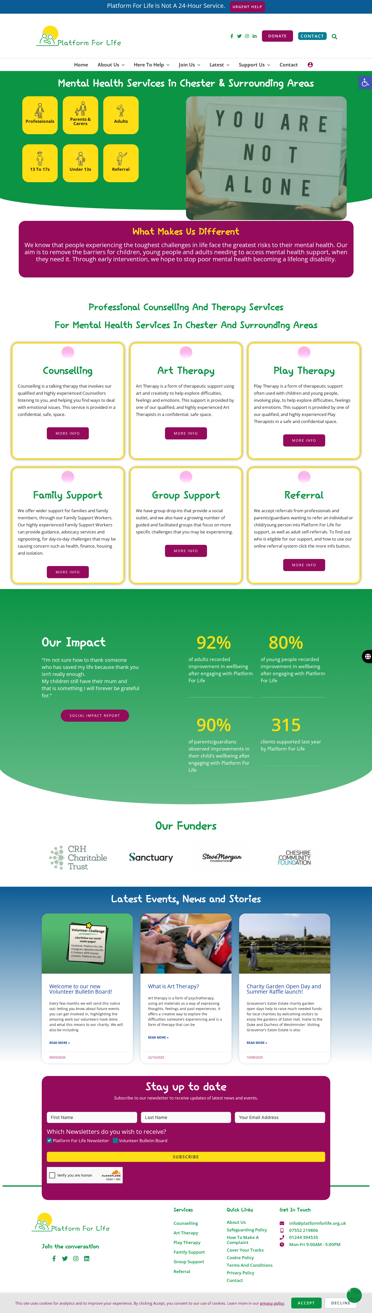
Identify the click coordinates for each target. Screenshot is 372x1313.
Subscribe (186, 1157)
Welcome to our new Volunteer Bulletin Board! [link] (80, 989)
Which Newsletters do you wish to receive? (106, 1131)
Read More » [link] (59, 1043)
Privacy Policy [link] (240, 1272)
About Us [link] (236, 1222)
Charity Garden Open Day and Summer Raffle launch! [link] (284, 989)
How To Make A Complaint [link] (243, 1240)
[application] (122, 64)
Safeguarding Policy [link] (247, 1229)
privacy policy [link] (272, 1303)
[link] (365, 82)
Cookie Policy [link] (240, 1257)
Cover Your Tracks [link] (245, 1250)
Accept (306, 1302)
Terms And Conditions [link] (250, 1265)
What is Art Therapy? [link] (173, 986)
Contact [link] (235, 1280)
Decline (340, 1302)
